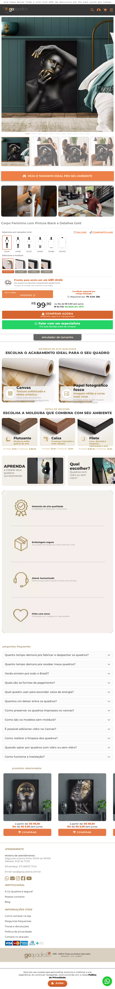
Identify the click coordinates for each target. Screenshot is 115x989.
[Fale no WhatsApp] (107, 981)
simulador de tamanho (57, 337)
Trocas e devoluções (17, 926)
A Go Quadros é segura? (19, 891)
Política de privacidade (18, 931)
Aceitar (60, 983)
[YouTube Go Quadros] (29, 878)
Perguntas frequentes (18, 921)
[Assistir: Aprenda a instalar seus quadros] (45, 471)
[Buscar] (92, 9)
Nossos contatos (15, 896)
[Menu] (111, 9)
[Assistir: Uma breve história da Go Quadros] (86, 201)
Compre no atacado (17, 936)
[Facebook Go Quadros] (23, 878)
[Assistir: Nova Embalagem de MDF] (29, 201)
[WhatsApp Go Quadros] (7, 878)
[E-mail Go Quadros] (12, 878)
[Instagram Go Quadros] (18, 878)
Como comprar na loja (18, 916)
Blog (7, 902)
